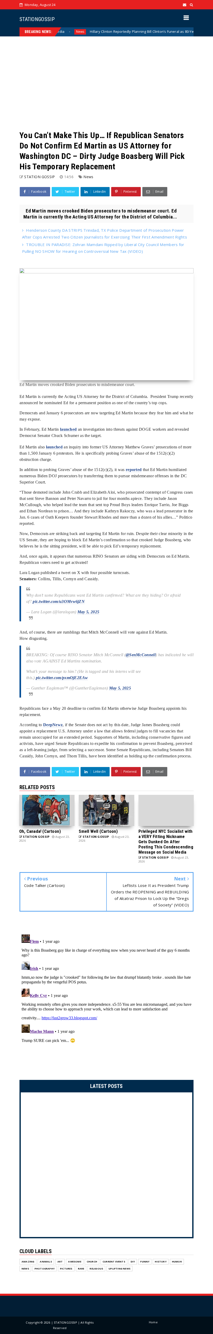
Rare (81, 1268)
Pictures (66, 1268)
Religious (96, 1268)
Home (153, 1322)
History (160, 1261)
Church (92, 1261)
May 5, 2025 (88, 612)
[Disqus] (106, 997)
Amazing (28, 1261)
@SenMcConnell (141, 655)
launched (68, 429)
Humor (177, 1261)
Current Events (114, 1261)
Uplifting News (119, 1268)
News (59, 31)
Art (60, 1261)
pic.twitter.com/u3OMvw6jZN (59, 601)
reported (134, 469)
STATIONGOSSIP (37, 19)
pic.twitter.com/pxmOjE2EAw (62, 677)
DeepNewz (53, 725)
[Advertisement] (106, 83)
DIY (133, 1261)
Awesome (74, 1261)
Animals (46, 1261)
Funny (144, 1261)
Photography (45, 1268)
